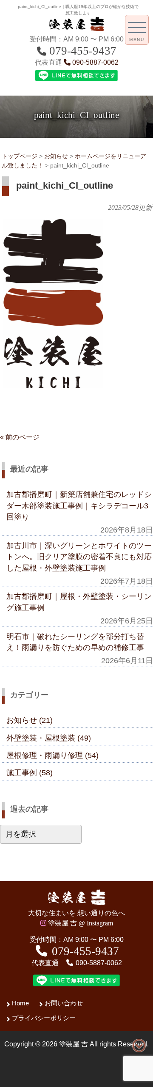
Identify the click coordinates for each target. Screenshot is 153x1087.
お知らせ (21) (29, 720)
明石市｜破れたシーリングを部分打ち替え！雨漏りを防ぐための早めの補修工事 (75, 642)
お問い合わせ (64, 1003)
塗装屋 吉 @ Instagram (79, 923)
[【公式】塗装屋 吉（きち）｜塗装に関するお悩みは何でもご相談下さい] (76, 29)
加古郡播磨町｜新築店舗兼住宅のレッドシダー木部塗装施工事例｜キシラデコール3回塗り (79, 505)
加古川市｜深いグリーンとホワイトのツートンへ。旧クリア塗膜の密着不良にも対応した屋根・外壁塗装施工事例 (79, 556)
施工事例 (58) (29, 773)
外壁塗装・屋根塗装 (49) (48, 738)
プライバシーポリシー (44, 1017)
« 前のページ (20, 437)
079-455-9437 (81, 50)
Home (20, 1003)
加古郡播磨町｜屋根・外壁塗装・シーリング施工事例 (79, 602)
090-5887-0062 (95, 62)
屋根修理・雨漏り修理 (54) (52, 755)
